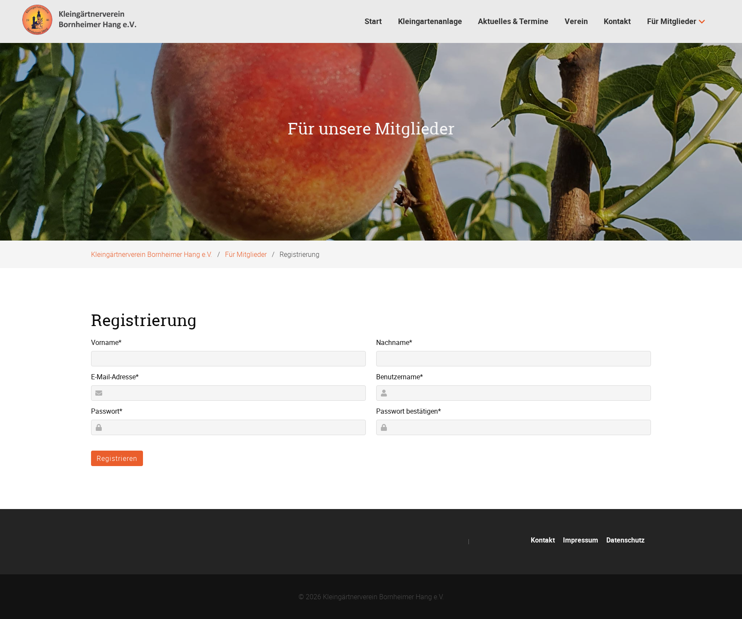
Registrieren (117, 458)
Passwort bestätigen (408, 411)
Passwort (106, 411)
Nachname (394, 342)
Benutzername (399, 376)
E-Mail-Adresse (115, 376)
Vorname (106, 342)
